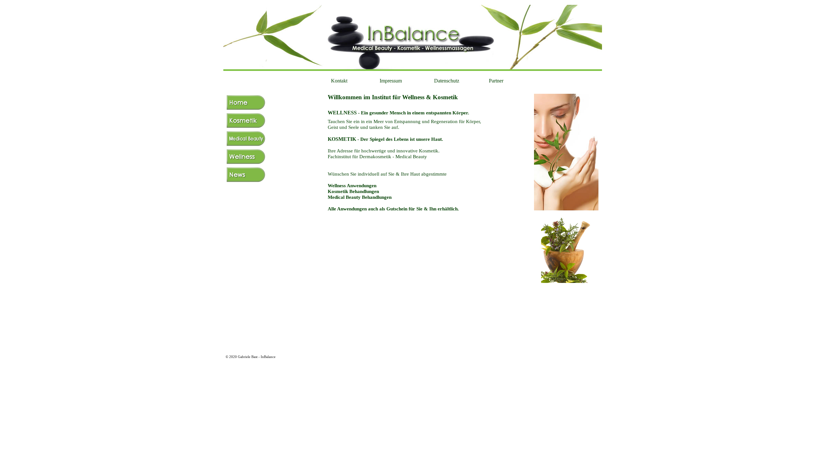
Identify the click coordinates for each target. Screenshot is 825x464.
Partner (495, 80)
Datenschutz (446, 80)
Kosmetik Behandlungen (353, 191)
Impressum (390, 80)
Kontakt (338, 80)
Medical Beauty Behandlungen (360, 197)
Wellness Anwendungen (352, 185)
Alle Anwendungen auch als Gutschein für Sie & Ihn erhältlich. (393, 208)
